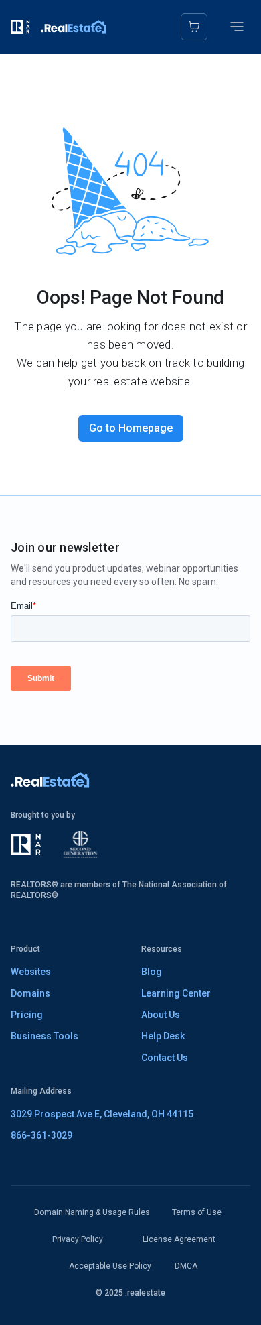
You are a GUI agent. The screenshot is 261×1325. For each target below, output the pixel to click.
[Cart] (194, 26)
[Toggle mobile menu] (237, 26)
